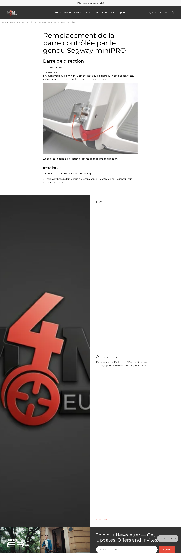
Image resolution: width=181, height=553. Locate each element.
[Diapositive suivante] (178, 3)
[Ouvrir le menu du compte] (166, 13)
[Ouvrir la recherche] (160, 13)
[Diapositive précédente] (3, 3)
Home (5, 22)
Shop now (102, 519)
